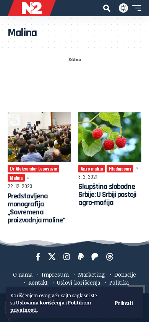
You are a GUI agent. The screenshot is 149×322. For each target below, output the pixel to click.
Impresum (55, 274)
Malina (16, 177)
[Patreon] (94, 256)
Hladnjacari (120, 168)
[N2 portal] (32, 8)
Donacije (125, 274)
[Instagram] (67, 256)
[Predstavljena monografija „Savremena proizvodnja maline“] (39, 137)
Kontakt (38, 282)
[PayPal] (81, 256)
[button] (124, 303)
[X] (52, 256)
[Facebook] (38, 256)
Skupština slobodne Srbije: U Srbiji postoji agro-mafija (107, 195)
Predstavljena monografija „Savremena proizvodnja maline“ (36, 208)
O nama (22, 274)
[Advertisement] (74, 84)
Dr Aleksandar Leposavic (33, 168)
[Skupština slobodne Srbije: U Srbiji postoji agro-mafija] (109, 137)
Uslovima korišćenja (40, 302)
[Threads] (109, 256)
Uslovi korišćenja (78, 282)
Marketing (91, 274)
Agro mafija (92, 168)
